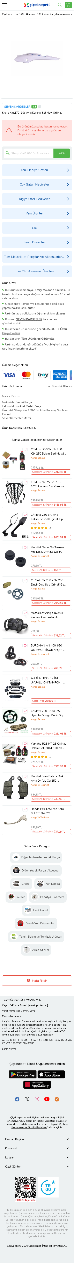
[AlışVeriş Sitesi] (68, 5)
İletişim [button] (9, 1157)
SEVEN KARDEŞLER (17, 107)
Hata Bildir (39, 980)
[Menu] (4, 5)
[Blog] (57, 1099)
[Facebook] (17, 1099)
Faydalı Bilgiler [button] (14, 1139)
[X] (27, 1099)
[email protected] (38, 1005)
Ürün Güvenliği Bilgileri (59, 386)
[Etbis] (25, 1189)
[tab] (37, 1139)
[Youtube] (47, 1099)
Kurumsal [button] (11, 1148)
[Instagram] (37, 1099)
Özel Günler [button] (13, 1167)
